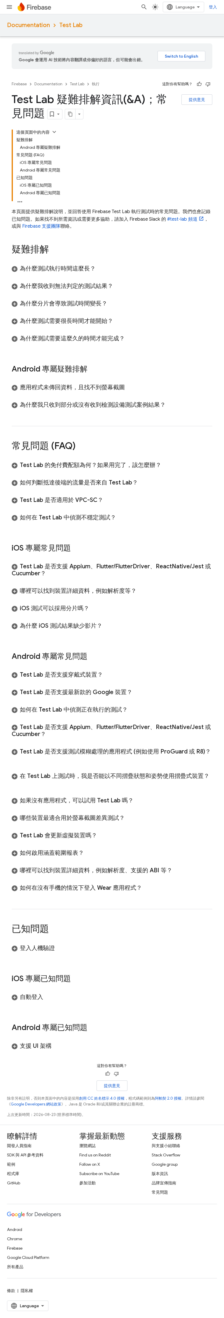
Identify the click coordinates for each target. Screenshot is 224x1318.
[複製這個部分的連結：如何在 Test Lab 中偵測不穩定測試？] (122, 517)
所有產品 (15, 1266)
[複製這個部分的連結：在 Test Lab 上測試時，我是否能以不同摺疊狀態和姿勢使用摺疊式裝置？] (17, 783)
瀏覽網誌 (87, 1145)
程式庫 (13, 1173)
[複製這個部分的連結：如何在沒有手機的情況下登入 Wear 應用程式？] (148, 887)
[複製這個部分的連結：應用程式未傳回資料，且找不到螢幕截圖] (130, 387)
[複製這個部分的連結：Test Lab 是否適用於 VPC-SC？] (109, 500)
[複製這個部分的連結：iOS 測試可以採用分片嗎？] (95, 608)
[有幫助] (199, 84)
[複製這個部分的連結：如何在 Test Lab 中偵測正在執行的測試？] (133, 709)
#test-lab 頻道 (182, 219)
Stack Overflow (166, 1155)
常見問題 (160, 1192)
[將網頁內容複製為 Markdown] (70, 114)
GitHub (13, 1183)
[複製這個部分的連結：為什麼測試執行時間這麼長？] (101, 268)
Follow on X (89, 1164)
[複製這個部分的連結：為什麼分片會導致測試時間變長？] (113, 303)
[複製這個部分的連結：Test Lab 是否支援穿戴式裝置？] (109, 674)
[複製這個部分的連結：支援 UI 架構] (57, 1046)
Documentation (28, 25)
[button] (112, 268)
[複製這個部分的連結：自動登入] (49, 997)
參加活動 (87, 1183)
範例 (11, 1164)
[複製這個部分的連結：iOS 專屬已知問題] (77, 979)
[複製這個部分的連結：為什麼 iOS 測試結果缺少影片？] (108, 625)
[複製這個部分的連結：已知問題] (55, 929)
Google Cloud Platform (28, 1257)
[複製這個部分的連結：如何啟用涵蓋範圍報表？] (90, 853)
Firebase (19, 84)
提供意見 (197, 99)
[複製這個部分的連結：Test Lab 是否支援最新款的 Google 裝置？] (138, 692)
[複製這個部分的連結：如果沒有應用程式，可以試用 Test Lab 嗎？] (139, 800)
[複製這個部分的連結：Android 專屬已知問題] (93, 1028)
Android (14, 1229)
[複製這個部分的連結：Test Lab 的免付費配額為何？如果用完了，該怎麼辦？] (167, 465)
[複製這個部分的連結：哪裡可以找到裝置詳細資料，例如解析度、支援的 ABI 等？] (178, 870)
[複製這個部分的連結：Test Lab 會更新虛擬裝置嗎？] (103, 835)
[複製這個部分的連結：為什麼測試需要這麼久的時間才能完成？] (130, 338)
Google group (165, 1164)
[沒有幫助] (208, 84)
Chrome (14, 1238)
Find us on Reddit (95, 1155)
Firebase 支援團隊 (41, 226)
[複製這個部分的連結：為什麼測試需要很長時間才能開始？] (119, 321)
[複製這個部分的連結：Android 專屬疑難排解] (93, 369)
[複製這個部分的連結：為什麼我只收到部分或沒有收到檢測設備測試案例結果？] (171, 404)
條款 (11, 1290)
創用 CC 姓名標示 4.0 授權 (102, 1098)
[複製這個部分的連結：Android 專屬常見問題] (93, 656)
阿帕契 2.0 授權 (168, 1098)
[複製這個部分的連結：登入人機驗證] (60, 948)
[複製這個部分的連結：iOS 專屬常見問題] (77, 548)
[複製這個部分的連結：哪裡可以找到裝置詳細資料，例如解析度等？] (142, 591)
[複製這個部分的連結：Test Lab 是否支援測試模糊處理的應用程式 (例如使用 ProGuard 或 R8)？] (17, 758)
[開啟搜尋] (144, 6)
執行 (95, 84)
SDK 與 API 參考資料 (25, 1155)
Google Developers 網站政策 (36, 1104)
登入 (213, 7)
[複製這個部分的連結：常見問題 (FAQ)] (81, 446)
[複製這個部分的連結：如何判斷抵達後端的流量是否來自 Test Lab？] (144, 482)
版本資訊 (160, 1173)
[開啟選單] (9, 7)
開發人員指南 (19, 1145)
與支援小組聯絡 (166, 1145)
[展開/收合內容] (54, 131)
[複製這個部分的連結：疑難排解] (55, 250)
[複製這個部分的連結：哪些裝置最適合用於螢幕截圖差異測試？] (130, 818)
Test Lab (71, 25)
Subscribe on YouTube (99, 1173)
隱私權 (27, 1290)
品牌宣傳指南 (164, 1183)
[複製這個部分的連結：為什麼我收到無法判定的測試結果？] (119, 286)
